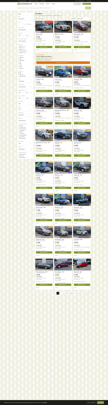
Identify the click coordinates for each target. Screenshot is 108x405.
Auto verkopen (77, 3)
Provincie (20, 118)
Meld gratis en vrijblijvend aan (62, 62)
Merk (19, 16)
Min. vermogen (21, 84)
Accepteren (100, 402)
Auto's (36, 3)
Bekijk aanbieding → (44, 90)
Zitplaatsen (20, 101)
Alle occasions (87, 3)
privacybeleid (44, 402)
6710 (67, 293)
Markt (53, 3)
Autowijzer (41, 3)
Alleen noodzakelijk (91, 402)
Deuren (19, 107)
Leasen (47, 3)
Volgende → (72, 293)
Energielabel (21, 112)
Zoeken (88, 8)
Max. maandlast (21, 27)
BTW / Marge (20, 141)
